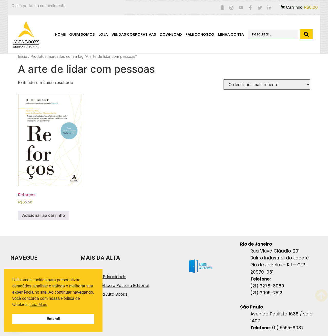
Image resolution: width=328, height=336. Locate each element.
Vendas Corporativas (133, 34)
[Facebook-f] (250, 8)
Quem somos (82, 34)
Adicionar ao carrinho (43, 215)
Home (60, 34)
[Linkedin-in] (269, 8)
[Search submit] (306, 34)
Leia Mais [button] (38, 304)
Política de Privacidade (103, 277)
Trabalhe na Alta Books (103, 294)
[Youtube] (241, 8)
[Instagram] (231, 8)
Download (171, 34)
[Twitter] (259, 8)
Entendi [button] (53, 318)
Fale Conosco (200, 34)
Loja (103, 34)
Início (22, 56)
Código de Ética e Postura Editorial (114, 285)
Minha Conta (231, 34)
